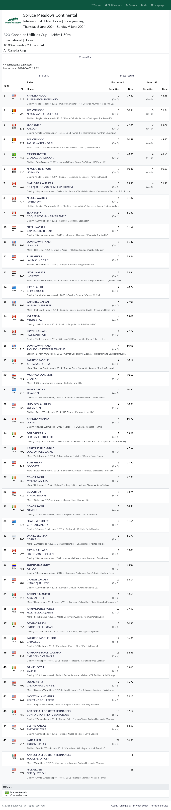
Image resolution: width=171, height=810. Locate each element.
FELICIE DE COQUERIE (40, 612)
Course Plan (85, 57)
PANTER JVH (34, 201)
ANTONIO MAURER (38, 593)
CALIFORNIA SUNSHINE (41, 685)
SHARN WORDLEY (38, 520)
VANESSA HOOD (36, 95)
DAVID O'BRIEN (36, 623)
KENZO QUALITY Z (38, 583)
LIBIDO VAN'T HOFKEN (40, 553)
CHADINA (32, 378)
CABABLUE (33, 641)
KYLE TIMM (34, 316)
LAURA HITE (34, 740)
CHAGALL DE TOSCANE (40, 157)
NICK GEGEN (34, 769)
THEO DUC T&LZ (36, 729)
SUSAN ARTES (35, 681)
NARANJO (33, 172)
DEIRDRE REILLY (36, 433)
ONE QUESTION (36, 773)
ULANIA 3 (32, 245)
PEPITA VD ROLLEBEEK (40, 700)
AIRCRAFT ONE (36, 597)
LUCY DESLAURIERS (39, 404)
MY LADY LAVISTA (37, 480)
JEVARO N (33, 393)
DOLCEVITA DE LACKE (40, 451)
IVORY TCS (33, 276)
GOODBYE (33, 466)
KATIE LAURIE (35, 287)
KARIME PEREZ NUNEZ (40, 447)
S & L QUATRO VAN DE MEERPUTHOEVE (50, 187)
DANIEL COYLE (36, 667)
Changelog (125, 805)
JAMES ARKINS (36, 389)
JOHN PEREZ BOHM (38, 564)
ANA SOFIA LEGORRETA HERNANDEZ (49, 710)
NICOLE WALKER (37, 197)
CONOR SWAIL (35, 477)
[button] (159, 5)
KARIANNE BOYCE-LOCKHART (45, 652)
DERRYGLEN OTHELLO (40, 436)
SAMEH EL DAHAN (38, 301)
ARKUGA (32, 128)
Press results (127, 75)
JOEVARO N (34, 407)
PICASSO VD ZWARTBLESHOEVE (46, 349)
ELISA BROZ (34, 491)
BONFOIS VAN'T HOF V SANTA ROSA (48, 714)
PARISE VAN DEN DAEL (40, 143)
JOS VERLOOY (35, 110)
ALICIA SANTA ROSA (38, 363)
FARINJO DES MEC (37, 260)
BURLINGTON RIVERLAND (42, 99)
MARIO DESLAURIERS (40, 183)
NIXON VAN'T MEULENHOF (43, 113)
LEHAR (31, 422)
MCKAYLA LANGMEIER (40, 374)
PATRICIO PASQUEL (38, 360)
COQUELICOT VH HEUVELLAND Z (46, 216)
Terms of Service (159, 805)
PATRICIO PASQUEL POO (41, 637)
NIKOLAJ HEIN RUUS (39, 168)
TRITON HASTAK (36, 743)
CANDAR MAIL (35, 320)
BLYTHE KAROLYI (37, 725)
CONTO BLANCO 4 (37, 524)
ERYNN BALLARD (37, 330)
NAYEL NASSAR (36, 227)
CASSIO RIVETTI (36, 154)
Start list (44, 75)
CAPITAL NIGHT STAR (39, 230)
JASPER (31, 670)
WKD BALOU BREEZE (39, 305)
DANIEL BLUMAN (37, 535)
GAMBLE (32, 510)
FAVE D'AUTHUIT (36, 334)
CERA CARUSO (35, 290)
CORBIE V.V (33, 539)
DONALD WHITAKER (39, 241)
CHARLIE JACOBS (37, 579)
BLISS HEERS (34, 256)
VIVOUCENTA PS (36, 495)
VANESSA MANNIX (38, 418)
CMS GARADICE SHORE (40, 656)
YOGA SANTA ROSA (38, 758)
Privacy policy (140, 805)
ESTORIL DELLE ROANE (40, 626)
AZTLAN (31, 568)
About (114, 805)
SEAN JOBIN (34, 124)
